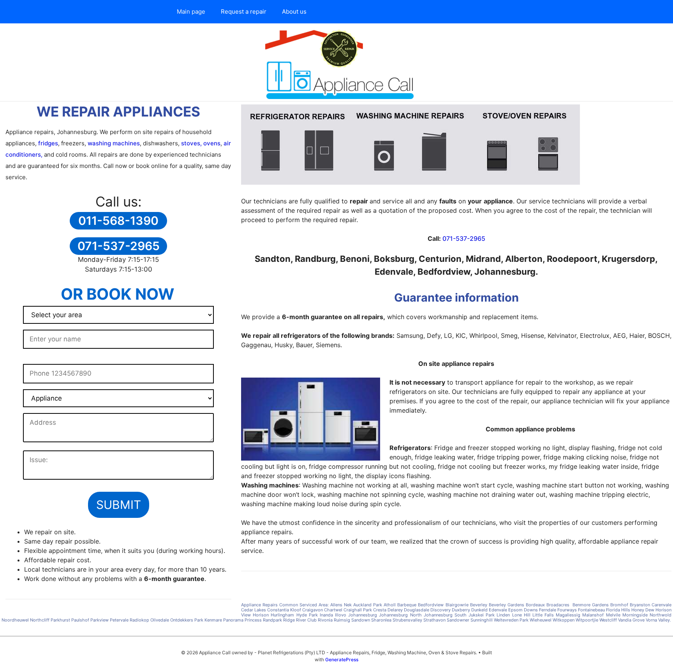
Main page (191, 11)
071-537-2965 (463, 238)
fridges (48, 143)
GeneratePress (341, 659)
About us (294, 11)
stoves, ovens (200, 143)
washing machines (114, 143)
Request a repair (243, 11)
